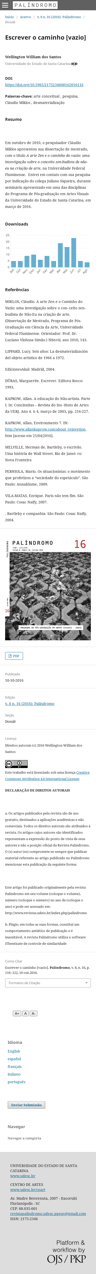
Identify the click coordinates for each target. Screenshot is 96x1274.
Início (9, 17)
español (14, 1058)
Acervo (25, 17)
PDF (15, 656)
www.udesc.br (22, 1175)
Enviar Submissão (26, 1105)
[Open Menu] (5, 5)
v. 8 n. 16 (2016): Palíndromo (59, 17)
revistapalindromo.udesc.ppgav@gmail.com (48, 1213)
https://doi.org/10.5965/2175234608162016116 (44, 84)
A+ (17, 1013)
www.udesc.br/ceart (27, 1189)
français (15, 1066)
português (16, 1081)
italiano (14, 1074)
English (14, 1051)
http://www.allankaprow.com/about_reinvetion (45, 429)
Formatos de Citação (24, 983)
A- (33, 1013)
